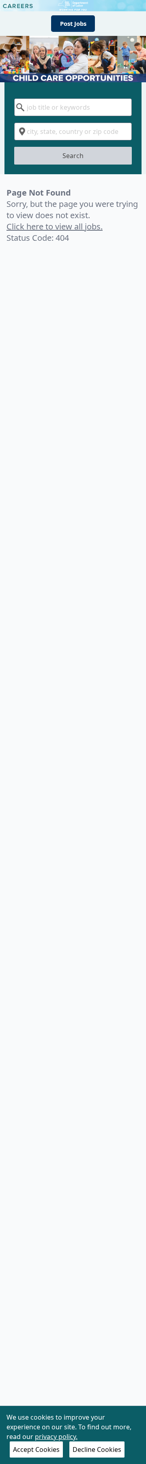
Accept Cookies (36, 1449)
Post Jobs (73, 23)
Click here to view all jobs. (54, 226)
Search (73, 155)
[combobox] (73, 107)
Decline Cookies (97, 1449)
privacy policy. (56, 1436)
